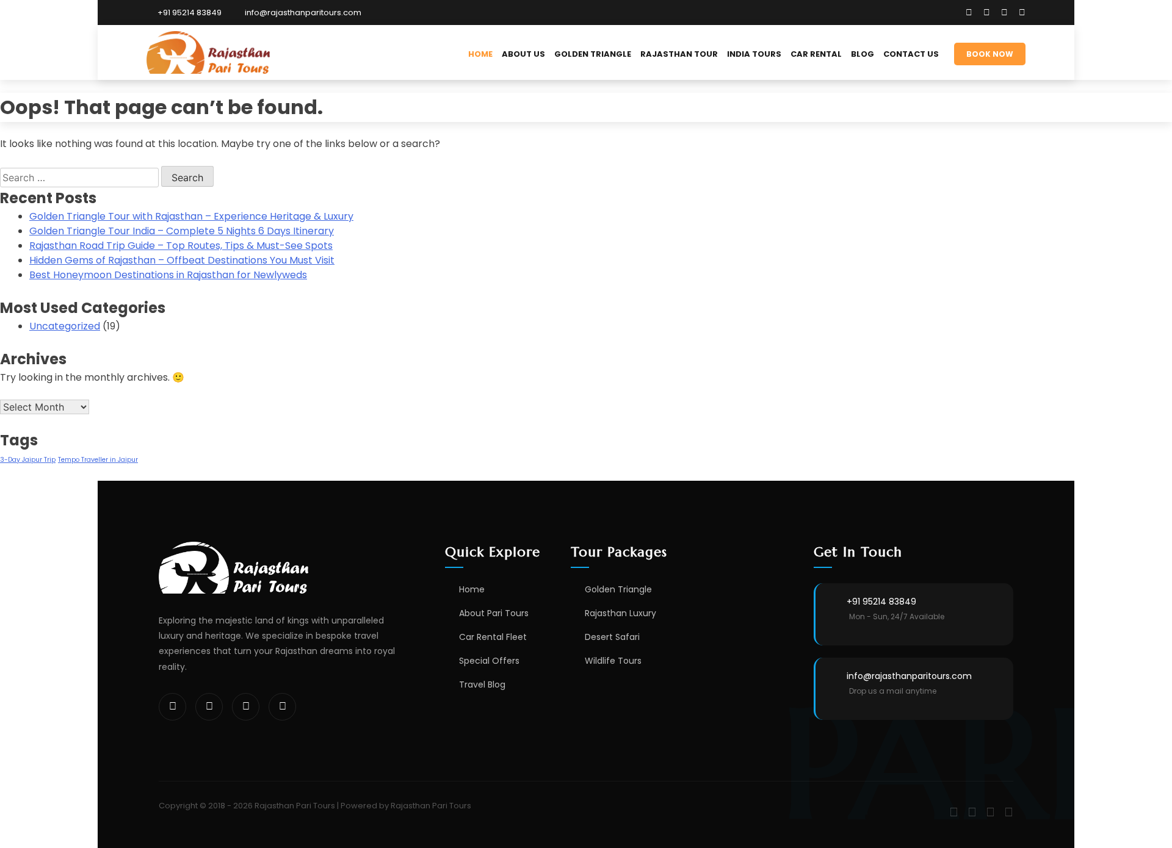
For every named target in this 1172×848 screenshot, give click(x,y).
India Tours (754, 54)
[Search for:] (80, 178)
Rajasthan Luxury (620, 613)
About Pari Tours (494, 613)
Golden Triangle (592, 54)
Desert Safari (612, 637)
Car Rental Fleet (493, 637)
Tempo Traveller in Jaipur (98, 459)
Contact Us (911, 54)
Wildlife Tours (613, 661)
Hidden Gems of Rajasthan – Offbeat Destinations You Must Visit (182, 260)
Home (480, 54)
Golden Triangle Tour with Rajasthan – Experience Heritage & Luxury (191, 216)
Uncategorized (64, 326)
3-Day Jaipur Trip (28, 459)
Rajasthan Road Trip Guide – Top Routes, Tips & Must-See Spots (181, 246)
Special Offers (489, 661)
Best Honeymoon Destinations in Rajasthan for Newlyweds (168, 275)
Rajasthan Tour (679, 54)
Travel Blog (482, 684)
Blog (862, 54)
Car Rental (816, 54)
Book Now (989, 54)
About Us (523, 54)
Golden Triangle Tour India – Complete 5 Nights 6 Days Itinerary (181, 231)
